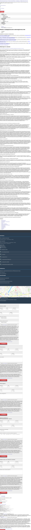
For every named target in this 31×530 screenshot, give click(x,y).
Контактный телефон (3, 508)
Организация (2, 509)
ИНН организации (2, 510)
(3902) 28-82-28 (2, 10)
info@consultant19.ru (3, 5)
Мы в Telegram (2, 8)
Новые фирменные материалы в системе (6, 48)
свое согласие (5, 324)
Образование (3, 225)
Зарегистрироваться (2, 529)
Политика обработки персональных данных (6, 281)
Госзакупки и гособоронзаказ (6, 221)
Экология (3, 228)
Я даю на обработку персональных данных (9, 324)
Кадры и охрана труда (5, 224)
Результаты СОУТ (2, 279)
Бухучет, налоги (4, 220)
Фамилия (1, 505)
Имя (0, 506)
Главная (3, 26)
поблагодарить (2, 11)
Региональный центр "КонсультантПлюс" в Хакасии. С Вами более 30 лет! (14, 0)
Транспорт (3, 227)
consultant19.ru (2, 516)
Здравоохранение (4, 223)
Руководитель (3, 226)
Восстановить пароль (3, 504)
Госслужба (3, 222)
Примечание (2, 513)
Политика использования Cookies (4, 282)
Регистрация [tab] (3, 496)
